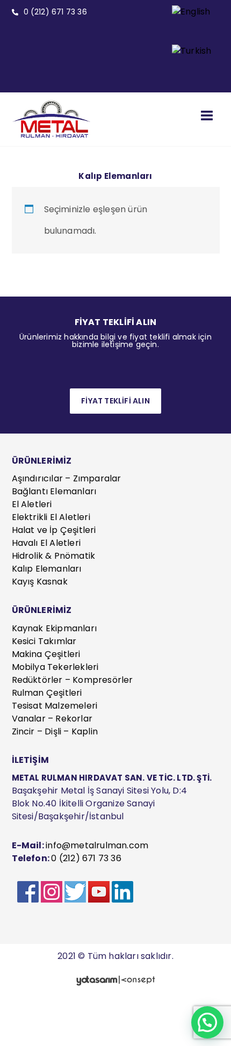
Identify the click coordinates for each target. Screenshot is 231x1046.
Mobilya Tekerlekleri (55, 667)
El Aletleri (32, 504)
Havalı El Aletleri (46, 543)
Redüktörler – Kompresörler (72, 680)
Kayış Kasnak (40, 581)
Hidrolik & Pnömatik (54, 556)
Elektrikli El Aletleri (51, 517)
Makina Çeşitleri (46, 654)
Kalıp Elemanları (47, 568)
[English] (191, 25)
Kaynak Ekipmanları (54, 628)
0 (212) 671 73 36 (86, 858)
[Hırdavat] (52, 119)
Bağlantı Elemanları (54, 491)
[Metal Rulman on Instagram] (51, 892)
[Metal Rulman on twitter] (75, 892)
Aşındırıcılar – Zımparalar (66, 478)
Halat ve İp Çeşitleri (54, 530)
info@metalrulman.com (97, 845)
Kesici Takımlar (44, 641)
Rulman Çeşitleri (47, 693)
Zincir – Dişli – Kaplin (55, 731)
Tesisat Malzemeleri (55, 705)
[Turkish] (191, 64)
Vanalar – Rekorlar (52, 718)
